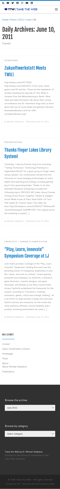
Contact (6, 344)
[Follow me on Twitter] (13, 3)
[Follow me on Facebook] (17, 3)
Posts (13, 19)
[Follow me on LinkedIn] (32, 3)
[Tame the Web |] (21, 9)
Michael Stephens (15, 122)
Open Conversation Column (16, 348)
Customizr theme (46, 484)
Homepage (7, 353)
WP (18, 484)
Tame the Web (23, 479)
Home (5, 19)
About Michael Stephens (14, 366)
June (28, 19)
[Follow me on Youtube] (27, 3)
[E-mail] (8, 3)
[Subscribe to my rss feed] (3, 3)
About (5, 363)
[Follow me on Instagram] (22, 3)
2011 (21, 19)
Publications (8, 371)
